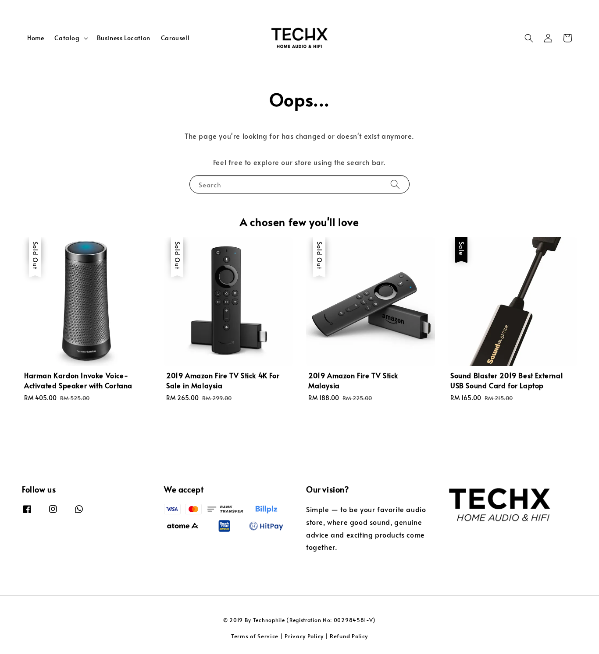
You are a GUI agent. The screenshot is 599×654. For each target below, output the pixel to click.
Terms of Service (254, 636)
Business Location (123, 38)
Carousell (175, 38)
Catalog (66, 38)
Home (35, 38)
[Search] (395, 184)
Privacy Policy (304, 636)
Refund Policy (349, 636)
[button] (528, 38)
